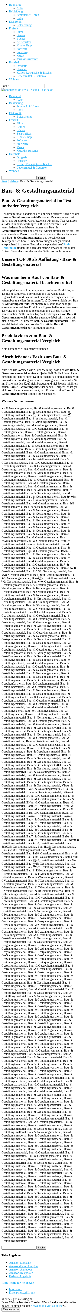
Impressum (15, 1289)
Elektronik (15, 21)
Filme (20, 31)
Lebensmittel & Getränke (32, 76)
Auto (20, 8)
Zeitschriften (24, 42)
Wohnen (14, 79)
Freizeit (13, 28)
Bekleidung (16, 11)
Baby (20, 18)
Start (4, 181)
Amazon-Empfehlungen (23, 1266)
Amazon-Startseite (20, 1262)
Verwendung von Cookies (46, 1305)
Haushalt (14, 62)
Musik (20, 55)
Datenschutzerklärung (22, 1292)
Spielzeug (22, 52)
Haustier (22, 69)
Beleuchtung (24, 25)
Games (21, 35)
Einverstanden (11, 1309)
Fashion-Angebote (20, 1276)
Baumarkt (15, 4)
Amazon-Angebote (20, 1269)
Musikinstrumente (27, 59)
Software (22, 48)
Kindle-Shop (24, 45)
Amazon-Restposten (21, 1272)
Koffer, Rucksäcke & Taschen (34, 72)
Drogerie (22, 65)
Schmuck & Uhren (28, 14)
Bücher (21, 38)
